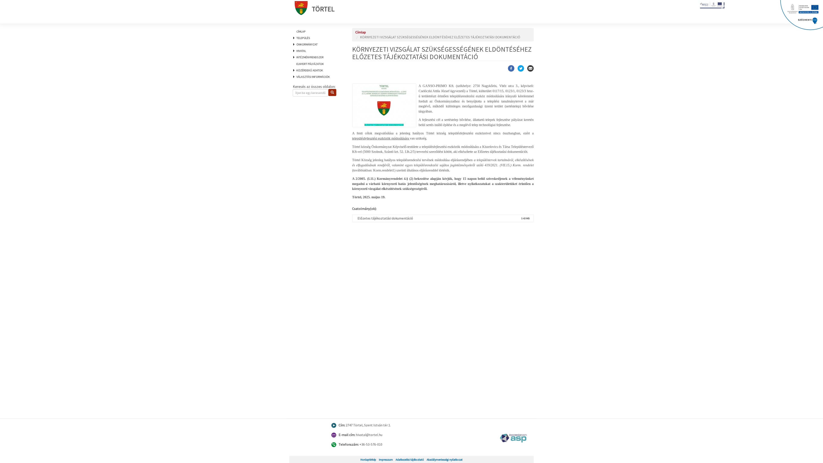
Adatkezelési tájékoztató (410, 459)
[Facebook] (511, 68)
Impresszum (386, 459)
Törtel (323, 9)
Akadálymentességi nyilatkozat (445, 459)
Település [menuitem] (303, 38)
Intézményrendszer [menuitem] (310, 57)
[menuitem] (317, 31)
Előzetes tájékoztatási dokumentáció (385, 218)
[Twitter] (521, 68)
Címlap (301, 31)
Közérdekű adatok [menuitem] (309, 70)
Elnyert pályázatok (310, 64)
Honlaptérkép (368, 459)
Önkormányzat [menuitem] (307, 44)
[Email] (530, 68)
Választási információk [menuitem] (313, 77)
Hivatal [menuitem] (301, 51)
